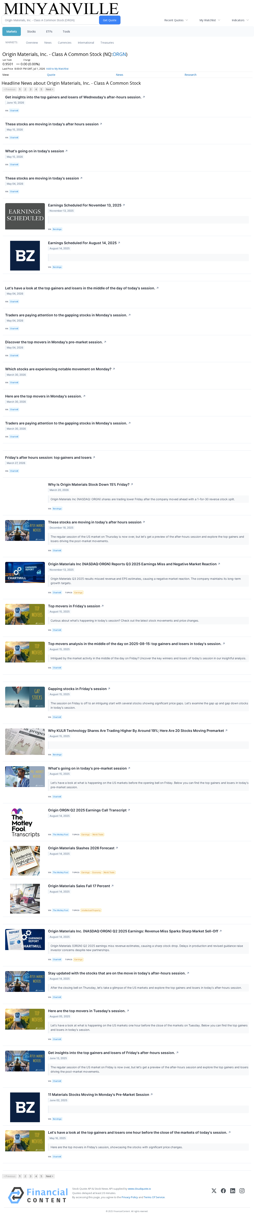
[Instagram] (242, 1195)
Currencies (64, 42)
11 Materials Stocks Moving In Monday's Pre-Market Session (100, 1094)
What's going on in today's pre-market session (89, 768)
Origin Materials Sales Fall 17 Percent (81, 886)
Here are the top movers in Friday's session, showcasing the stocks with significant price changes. (117, 1147)
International (86, 42)
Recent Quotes (174, 20)
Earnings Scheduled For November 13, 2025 (86, 205)
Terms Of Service (154, 1197)
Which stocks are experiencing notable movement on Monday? (60, 369)
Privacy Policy (130, 1197)
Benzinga (57, 229)
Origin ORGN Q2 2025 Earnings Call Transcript (89, 810)
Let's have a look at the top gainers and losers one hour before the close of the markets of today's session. (139, 1132)
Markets (11, 31)
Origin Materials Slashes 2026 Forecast (83, 848)
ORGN (119, 54)
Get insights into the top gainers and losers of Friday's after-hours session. (113, 1053)
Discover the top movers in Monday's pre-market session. (56, 342)
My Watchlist (207, 20)
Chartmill (14, 110)
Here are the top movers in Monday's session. (45, 396)
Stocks (31, 31)
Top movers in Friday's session (76, 606)
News (48, 42)
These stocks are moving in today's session (44, 178)
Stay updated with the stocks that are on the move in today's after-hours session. (119, 973)
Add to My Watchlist (57, 68)
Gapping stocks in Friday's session (79, 689)
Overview (32, 42)
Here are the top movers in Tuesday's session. (88, 1011)
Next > (49, 89)
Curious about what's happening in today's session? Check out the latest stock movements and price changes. (125, 620)
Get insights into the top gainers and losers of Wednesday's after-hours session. (75, 97)
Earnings (78, 592)
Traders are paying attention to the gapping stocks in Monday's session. (68, 315)
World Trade (97, 834)
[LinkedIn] (233, 1195)
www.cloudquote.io (139, 1188)
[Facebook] (223, 1195)
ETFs (49, 31)
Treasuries (107, 42)
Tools (66, 31)
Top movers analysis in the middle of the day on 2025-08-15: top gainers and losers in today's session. (136, 644)
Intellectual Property (91, 910)
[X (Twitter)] (214, 1195)
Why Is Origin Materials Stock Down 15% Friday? (90, 484)
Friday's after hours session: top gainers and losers (50, 457)
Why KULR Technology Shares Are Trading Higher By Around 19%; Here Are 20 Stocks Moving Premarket (138, 731)
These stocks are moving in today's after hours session (53, 124)
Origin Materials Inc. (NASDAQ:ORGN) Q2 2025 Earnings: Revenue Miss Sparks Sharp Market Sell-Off (135, 931)
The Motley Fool (60, 834)
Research (190, 75)
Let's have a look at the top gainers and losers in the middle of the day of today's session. (82, 288)
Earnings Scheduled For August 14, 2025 (84, 243)
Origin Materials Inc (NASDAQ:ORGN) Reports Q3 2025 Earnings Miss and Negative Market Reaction (134, 564)
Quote (51, 75)
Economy (96, 872)
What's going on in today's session (36, 151)
